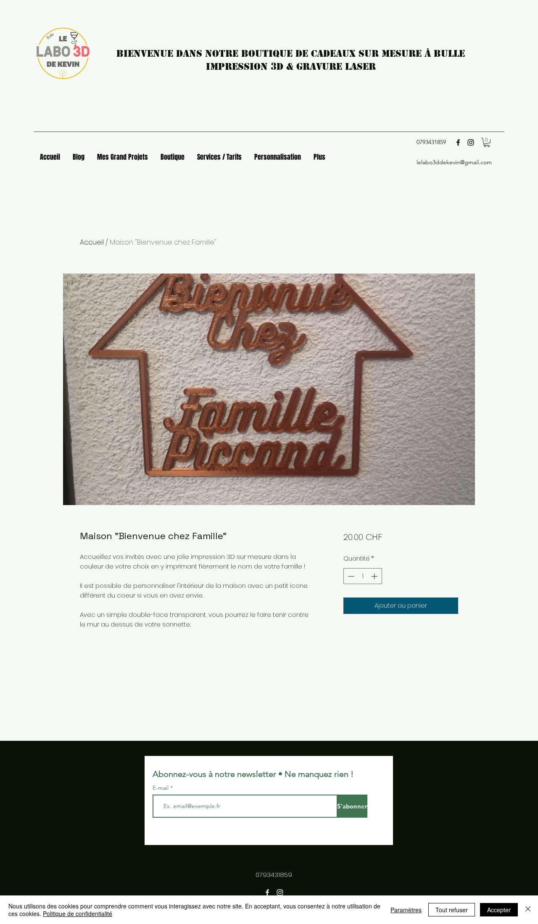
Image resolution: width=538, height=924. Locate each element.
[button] (486, 142)
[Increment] (375, 576)
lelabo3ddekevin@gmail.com (454, 162)
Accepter (499, 910)
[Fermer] (528, 909)
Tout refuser (451, 910)
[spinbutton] (362, 576)
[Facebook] (458, 142)
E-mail (161, 788)
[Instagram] (471, 142)
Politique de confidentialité (77, 913)
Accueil (92, 242)
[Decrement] (350, 576)
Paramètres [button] (406, 910)
